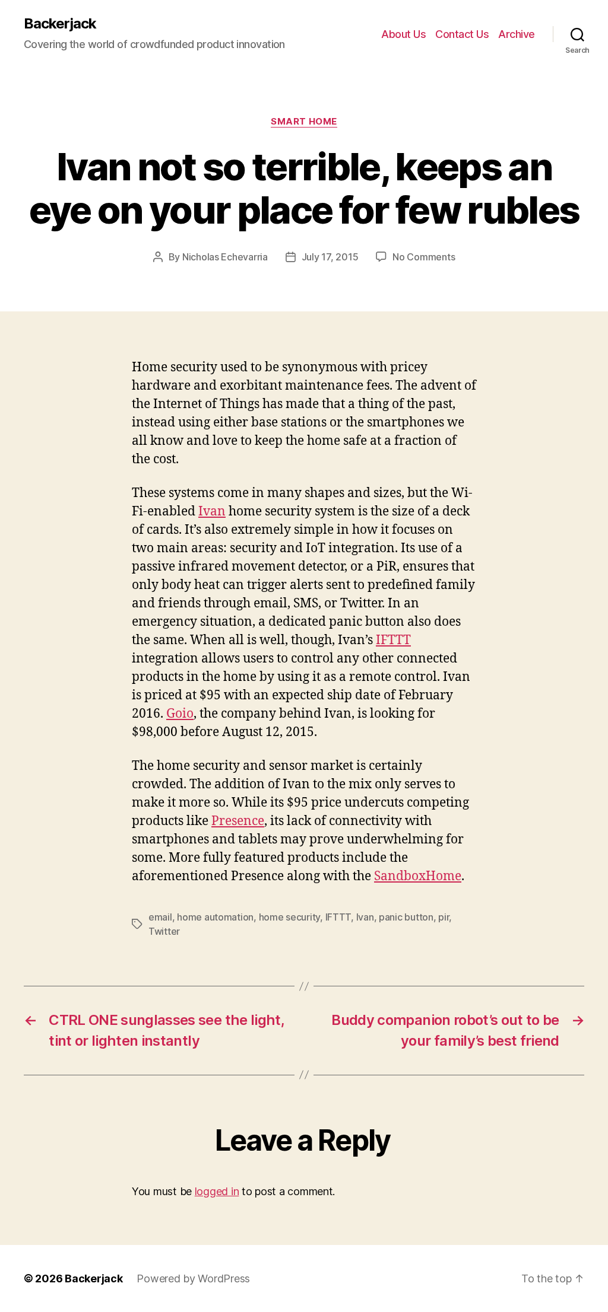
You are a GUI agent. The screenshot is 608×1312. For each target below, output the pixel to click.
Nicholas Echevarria (225, 257)
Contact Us (462, 34)
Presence (237, 821)
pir (443, 917)
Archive (516, 34)
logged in (217, 1191)
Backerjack (60, 24)
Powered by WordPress (193, 1278)
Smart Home (304, 121)
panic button (406, 917)
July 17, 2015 (330, 257)
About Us (403, 34)
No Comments (423, 257)
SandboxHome (417, 876)
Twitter (164, 931)
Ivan (212, 512)
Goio (180, 714)
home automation (215, 917)
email (160, 917)
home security (290, 917)
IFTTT (393, 640)
